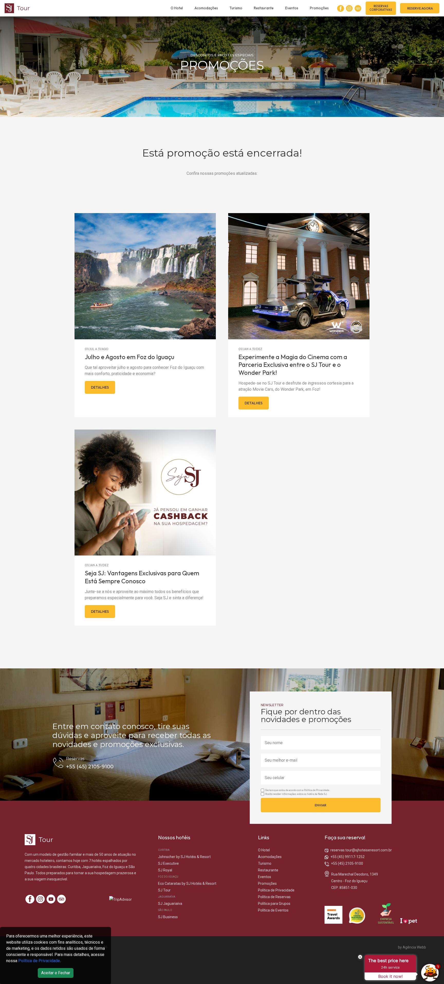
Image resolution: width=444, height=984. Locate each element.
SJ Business (168, 917)
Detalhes (100, 387)
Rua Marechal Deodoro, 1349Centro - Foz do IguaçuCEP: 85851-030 (354, 881)
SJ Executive (168, 863)
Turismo (235, 8)
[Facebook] (340, 8)
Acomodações (206, 8)
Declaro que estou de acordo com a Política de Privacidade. (297, 790)
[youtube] (51, 899)
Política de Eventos (273, 910)
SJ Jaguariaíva (170, 903)
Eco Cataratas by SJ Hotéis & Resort (187, 883)
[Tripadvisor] (358, 8)
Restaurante (264, 8)
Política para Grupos (274, 903)
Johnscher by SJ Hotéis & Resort (184, 857)
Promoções (319, 8)
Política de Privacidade (39, 960)
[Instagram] (349, 8)
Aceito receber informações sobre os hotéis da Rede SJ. (296, 793)
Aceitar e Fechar (55, 972)
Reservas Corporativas (380, 8)
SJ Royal (165, 870)
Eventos (291, 8)
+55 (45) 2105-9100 (347, 863)
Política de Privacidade (276, 890)
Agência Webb (414, 947)
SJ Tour (164, 890)
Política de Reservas (274, 897)
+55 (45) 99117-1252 (347, 857)
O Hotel (177, 8)
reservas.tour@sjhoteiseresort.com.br (361, 850)
